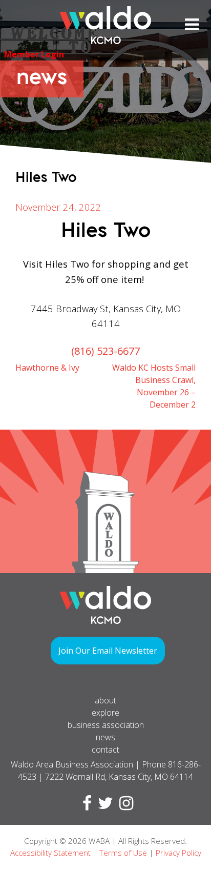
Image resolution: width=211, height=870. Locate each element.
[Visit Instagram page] (124, 806)
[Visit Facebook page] (85, 806)
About (105, 700)
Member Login (34, 54)
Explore (105, 712)
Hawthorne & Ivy (47, 367)
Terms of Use (123, 852)
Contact (105, 749)
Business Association (106, 725)
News (105, 737)
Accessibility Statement (50, 852)
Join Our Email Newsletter (107, 650)
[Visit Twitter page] (103, 806)
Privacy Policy (178, 852)
